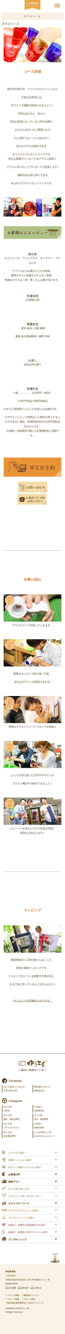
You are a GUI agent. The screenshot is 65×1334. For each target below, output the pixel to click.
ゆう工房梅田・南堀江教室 (12, 1117)
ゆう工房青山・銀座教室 (41, 1117)
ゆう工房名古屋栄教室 (10, 1134)
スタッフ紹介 (30, 1299)
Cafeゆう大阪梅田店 (39, 1109)
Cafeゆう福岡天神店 (39, 1126)
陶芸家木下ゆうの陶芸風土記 (42, 1089)
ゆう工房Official (8, 1109)
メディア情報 (13, 1295)
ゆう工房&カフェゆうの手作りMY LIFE (14, 1089)
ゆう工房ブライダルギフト (12, 1126)
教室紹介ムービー (32, 1295)
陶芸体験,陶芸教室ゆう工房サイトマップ (25, 1303)
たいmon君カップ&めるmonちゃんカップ (44, 1134)
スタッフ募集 (13, 1299)
